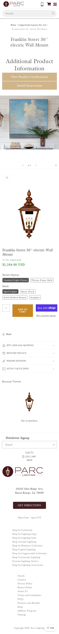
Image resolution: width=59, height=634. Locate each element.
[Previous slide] (23, 165)
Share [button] (8, 334)
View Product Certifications (29, 77)
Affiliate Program (27, 610)
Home (13, 25)
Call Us (29, 452)
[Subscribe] (53, 444)
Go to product (29, 420)
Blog (20, 606)
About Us (23, 591)
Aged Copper (10, 291)
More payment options (46, 315)
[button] (49, 4)
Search (21, 575)
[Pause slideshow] (56, 165)
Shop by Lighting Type (24, 534)
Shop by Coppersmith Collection (29, 553)
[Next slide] (36, 165)
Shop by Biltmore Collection (27, 545)
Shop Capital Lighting (24, 549)
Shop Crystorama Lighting (26, 557)
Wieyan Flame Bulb (42, 280)
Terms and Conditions (29, 595)
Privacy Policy (25, 583)
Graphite (35, 297)
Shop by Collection (22, 530)
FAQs (21, 599)
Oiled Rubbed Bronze (15, 297)
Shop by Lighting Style (24, 537)
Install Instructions (29, 85)
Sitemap (22, 614)
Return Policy (25, 587)
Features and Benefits (29, 603)
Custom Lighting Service (25, 561)
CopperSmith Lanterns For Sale (32, 25)
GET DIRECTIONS (29, 505)
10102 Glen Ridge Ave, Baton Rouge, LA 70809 (29, 490)
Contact (22, 579)
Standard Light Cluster (16, 280)
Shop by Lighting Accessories (27, 565)
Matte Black (27, 291)
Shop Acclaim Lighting (24, 541)
